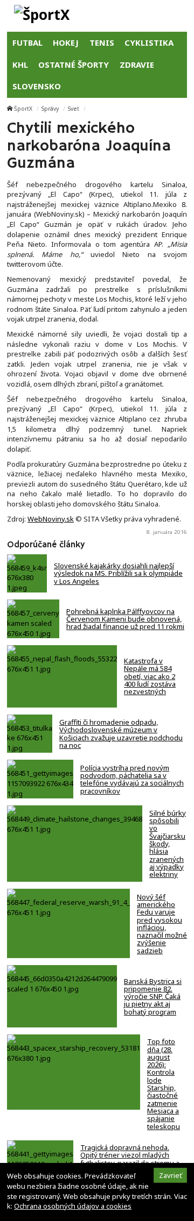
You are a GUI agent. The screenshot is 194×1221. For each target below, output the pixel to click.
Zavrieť (170, 1175)
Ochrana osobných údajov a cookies (72, 1206)
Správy (50, 108)
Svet (73, 108)
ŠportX (23, 108)
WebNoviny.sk (50, 519)
